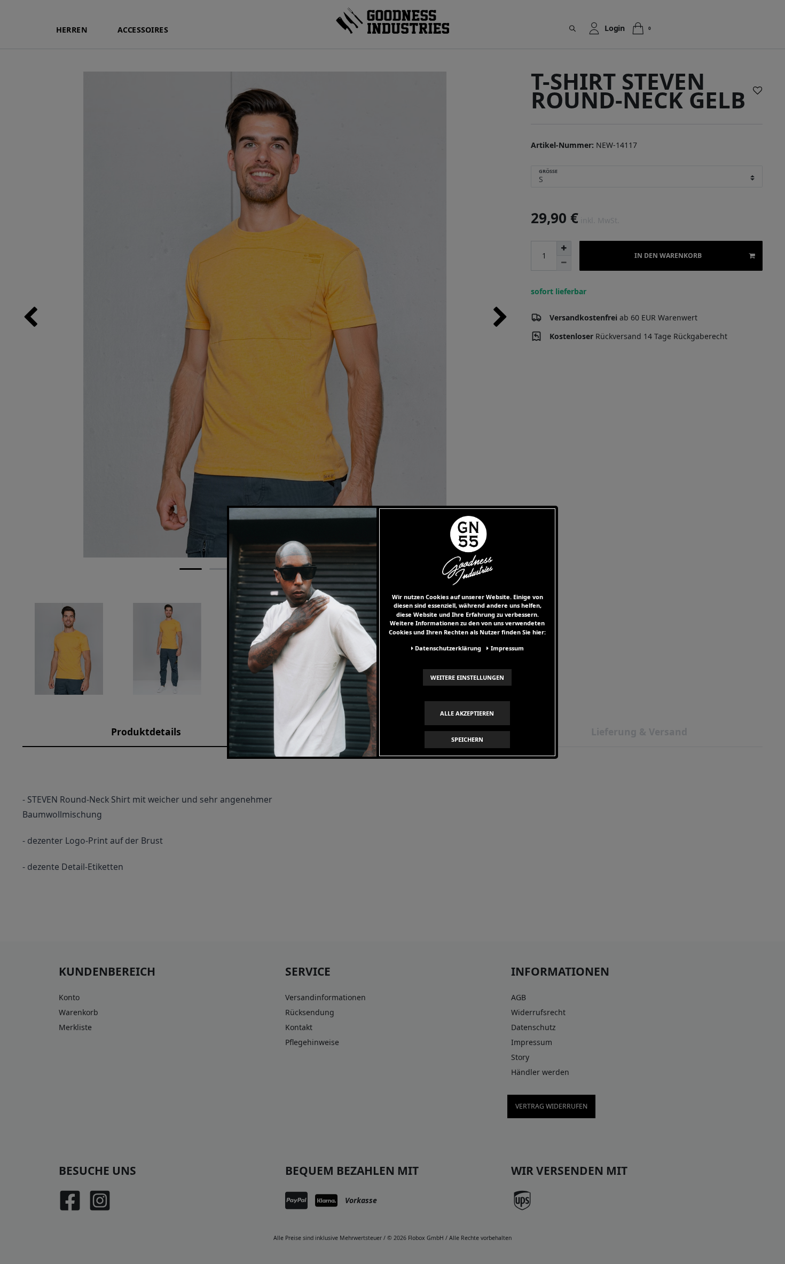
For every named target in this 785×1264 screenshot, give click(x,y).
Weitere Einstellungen (467, 677)
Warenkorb (78, 1012)
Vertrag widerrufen (551, 1106)
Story (520, 1057)
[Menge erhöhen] (563, 248)
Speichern (467, 739)
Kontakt (298, 1027)
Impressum (531, 1042)
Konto (69, 997)
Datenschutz (533, 1027)
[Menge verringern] (563, 263)
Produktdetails (146, 731)
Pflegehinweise (312, 1042)
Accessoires (142, 30)
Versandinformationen (325, 997)
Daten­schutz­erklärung (448, 648)
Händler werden (540, 1072)
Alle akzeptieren (467, 713)
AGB (518, 997)
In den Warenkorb (668, 255)
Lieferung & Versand (639, 731)
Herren (71, 30)
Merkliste (75, 1027)
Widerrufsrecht (538, 1012)
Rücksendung (309, 1012)
